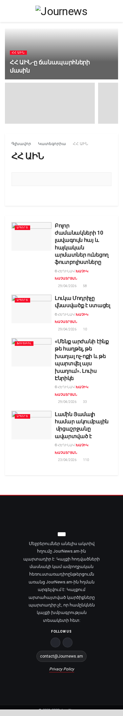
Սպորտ (22, 227)
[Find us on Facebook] (55, 642)
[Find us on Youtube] (67, 642)
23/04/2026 (66, 460)
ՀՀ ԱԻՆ (18, 52)
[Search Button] (115, 11)
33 (84, 402)
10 (84, 329)
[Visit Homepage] (61, 11)
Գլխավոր (21, 143)
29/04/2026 (66, 286)
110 (85, 460)
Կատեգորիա (52, 143)
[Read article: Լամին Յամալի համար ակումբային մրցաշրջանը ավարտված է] (31, 425)
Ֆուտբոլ (24, 343)
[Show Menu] (7, 11)
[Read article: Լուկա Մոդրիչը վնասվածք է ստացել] (31, 309)
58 (84, 286)
